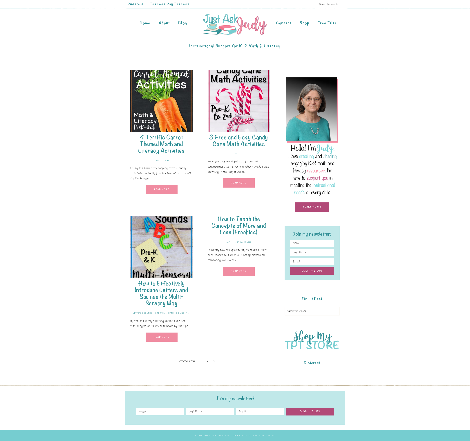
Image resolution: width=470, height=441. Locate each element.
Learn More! (312, 207)
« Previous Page (187, 361)
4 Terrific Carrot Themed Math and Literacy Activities (161, 144)
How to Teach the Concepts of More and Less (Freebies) (239, 225)
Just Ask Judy (235, 24)
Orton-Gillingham (178, 313)
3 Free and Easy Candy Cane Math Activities (238, 140)
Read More (161, 189)
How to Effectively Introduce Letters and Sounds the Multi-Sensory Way (161, 293)
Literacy (157, 160)
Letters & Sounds (142, 313)
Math (168, 160)
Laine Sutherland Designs (258, 436)
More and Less (242, 242)
